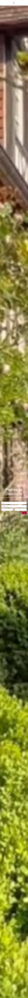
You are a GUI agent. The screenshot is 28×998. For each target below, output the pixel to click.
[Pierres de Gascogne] (14, 2)
